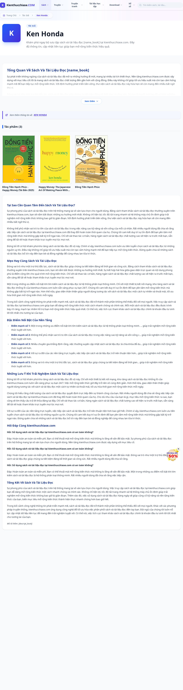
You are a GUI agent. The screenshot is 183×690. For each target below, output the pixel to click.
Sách (43, 5)
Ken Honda (40, 115)
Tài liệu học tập (94, 5)
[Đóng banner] (178, 449)
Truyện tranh (74, 5)
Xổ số (130, 5)
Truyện (57, 5)
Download (115, 5)
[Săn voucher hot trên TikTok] (172, 455)
